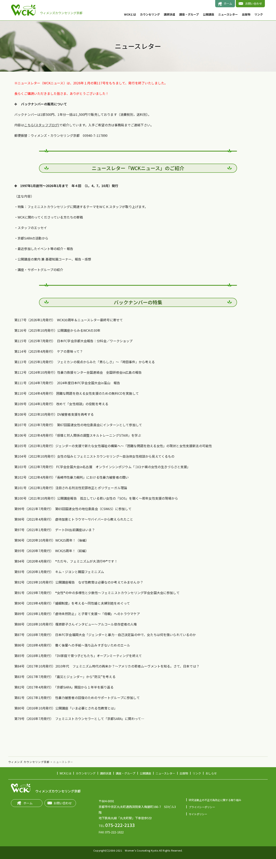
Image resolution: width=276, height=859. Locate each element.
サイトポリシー (198, 814)
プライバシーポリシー (202, 807)
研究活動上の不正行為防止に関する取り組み (215, 800)
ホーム (228, 3)
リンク (258, 14)
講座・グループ (189, 14)
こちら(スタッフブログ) (41, 124)
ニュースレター (228, 14)
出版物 (246, 14)
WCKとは (130, 14)
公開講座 (208, 14)
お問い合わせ (253, 3)
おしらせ (211, 773)
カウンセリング (150, 14)
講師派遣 (169, 14)
